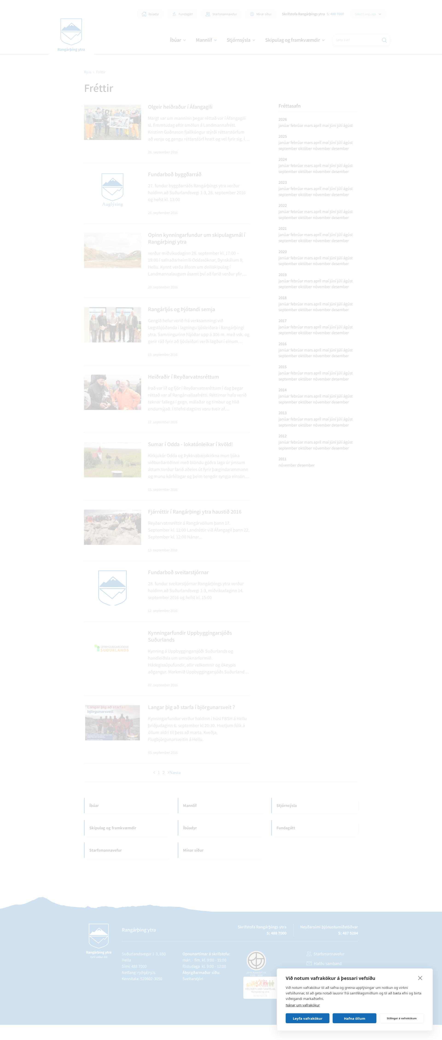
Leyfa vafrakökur (308, 1018)
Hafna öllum (354, 1018)
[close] (420, 978)
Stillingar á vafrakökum (402, 1018)
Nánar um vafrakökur (303, 1005)
